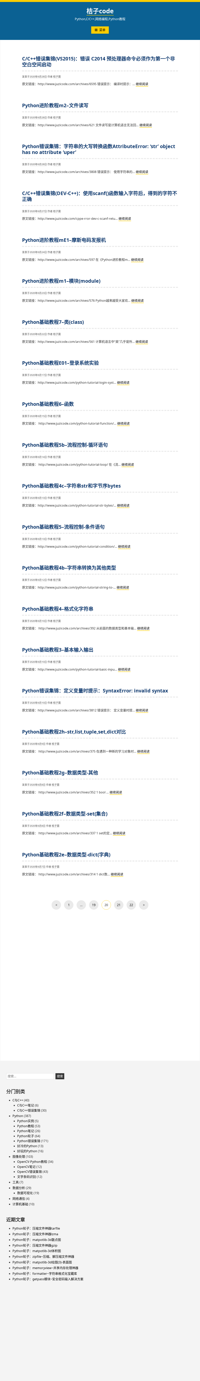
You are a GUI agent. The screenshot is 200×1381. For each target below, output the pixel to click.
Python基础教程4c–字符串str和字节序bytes (71, 485)
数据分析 (18, 1188)
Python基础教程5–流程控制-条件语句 (63, 526)
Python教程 (25, 1126)
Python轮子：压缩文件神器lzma (35, 1234)
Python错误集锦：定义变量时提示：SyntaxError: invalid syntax (95, 690)
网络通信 (18, 1198)
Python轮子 (25, 1136)
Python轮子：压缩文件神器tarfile (36, 1228)
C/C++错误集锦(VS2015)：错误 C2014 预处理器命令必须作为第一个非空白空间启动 (98, 61)
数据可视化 (25, 1193)
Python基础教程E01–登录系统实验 (60, 362)
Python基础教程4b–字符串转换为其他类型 (69, 567)
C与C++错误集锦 (28, 1110)
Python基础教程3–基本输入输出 (57, 649)
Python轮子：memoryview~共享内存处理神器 (45, 1268)
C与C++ (17, 1100)
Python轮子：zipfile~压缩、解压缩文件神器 (43, 1256)
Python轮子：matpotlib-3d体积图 (36, 1251)
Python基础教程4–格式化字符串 (57, 608)
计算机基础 (20, 1204)
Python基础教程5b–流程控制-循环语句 (65, 444)
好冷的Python (27, 1146)
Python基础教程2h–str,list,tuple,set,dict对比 (74, 731)
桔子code (100, 11)
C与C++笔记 (25, 1105)
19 (94, 906)
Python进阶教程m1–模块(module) (61, 280)
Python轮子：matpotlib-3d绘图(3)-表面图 (42, 1262)
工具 (15, 1182)
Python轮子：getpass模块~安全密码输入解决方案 (47, 1279)
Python (17, 1116)
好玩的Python (27, 1151)
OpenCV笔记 (26, 1167)
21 (119, 906)
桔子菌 (57, 76)
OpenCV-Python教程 (32, 1162)
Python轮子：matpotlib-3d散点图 (36, 1240)
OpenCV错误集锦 (29, 1171)
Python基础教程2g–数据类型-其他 (60, 772)
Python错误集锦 (28, 1141)
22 (131, 906)
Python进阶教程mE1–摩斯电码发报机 (64, 240)
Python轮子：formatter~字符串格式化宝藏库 (44, 1273)
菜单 (102, 30)
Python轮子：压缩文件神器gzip (34, 1245)
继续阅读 (142, 84)
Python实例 (25, 1121)
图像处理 (18, 1156)
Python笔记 (25, 1131)
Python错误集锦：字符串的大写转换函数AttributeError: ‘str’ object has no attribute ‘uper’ (98, 149)
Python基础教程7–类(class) (53, 322)
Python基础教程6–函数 (48, 404)
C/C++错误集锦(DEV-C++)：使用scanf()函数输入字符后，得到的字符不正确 (99, 196)
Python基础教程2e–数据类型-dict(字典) (66, 854)
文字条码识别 (26, 1177)
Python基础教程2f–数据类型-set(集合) (64, 813)
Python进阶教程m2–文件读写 (55, 105)
